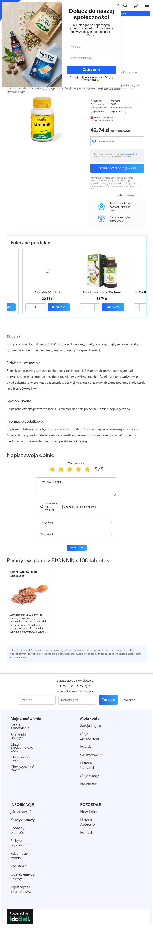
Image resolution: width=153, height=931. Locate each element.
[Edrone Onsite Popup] (76, 465)
